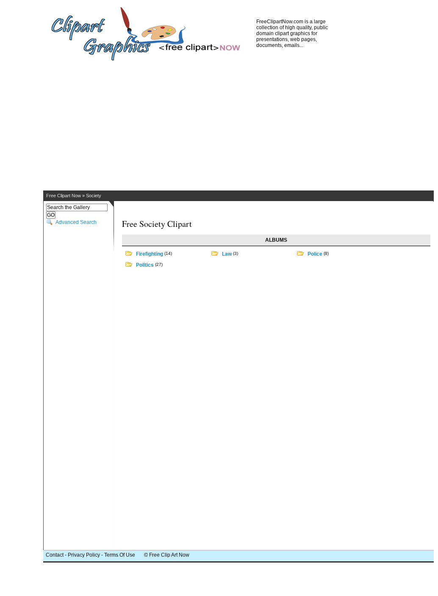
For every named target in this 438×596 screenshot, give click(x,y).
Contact (55, 555)
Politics (145, 265)
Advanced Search (76, 222)
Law (227, 254)
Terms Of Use (119, 555)
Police (315, 254)
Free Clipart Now (63, 195)
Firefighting (149, 254)
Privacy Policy (84, 555)
